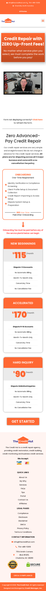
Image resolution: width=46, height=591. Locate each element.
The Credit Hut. (23, 585)
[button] (43, 21)
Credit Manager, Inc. (33, 588)
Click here (37, 119)
